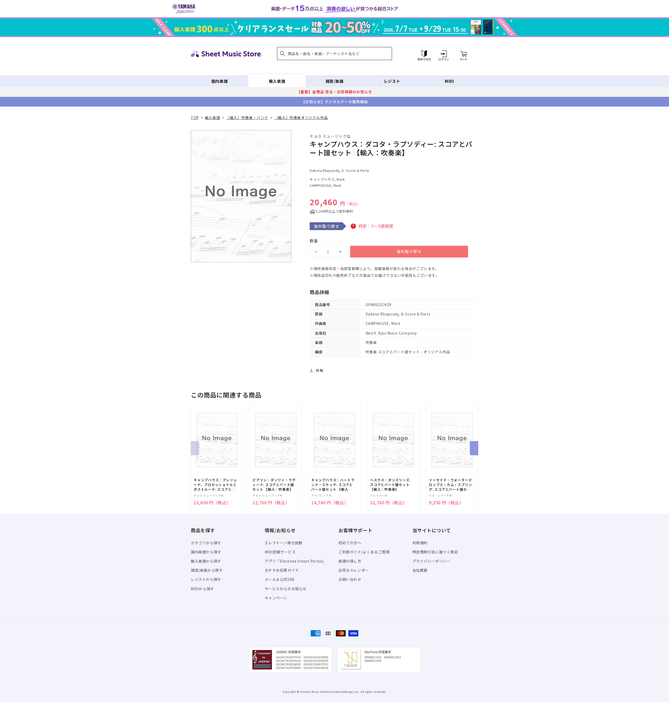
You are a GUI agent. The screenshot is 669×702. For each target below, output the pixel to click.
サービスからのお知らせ (286, 588)
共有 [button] (319, 370)
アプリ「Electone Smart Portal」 (295, 561)
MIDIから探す (202, 588)
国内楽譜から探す (206, 551)
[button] (334, 53)
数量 (314, 240)
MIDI (449, 81)
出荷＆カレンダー (353, 570)
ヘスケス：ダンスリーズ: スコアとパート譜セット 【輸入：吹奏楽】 (390, 485)
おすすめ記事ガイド (282, 570)
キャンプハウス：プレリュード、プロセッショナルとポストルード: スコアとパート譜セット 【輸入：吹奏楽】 (215, 485)
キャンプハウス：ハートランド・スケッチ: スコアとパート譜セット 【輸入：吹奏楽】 (332, 485)
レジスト (392, 81)
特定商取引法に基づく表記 (435, 551)
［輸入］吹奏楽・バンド (247, 117)
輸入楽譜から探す (206, 561)
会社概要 (420, 570)
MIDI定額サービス (280, 551)
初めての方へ (349, 542)
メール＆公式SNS (280, 579)
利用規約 (420, 542)
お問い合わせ (349, 579)
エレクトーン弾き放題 (284, 542)
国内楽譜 (219, 81)
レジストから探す (206, 579)
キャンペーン (276, 597)
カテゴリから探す (206, 542)
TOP (195, 117)
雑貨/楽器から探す (207, 570)
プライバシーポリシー (431, 561)
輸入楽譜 (277, 81)
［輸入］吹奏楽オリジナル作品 (301, 117)
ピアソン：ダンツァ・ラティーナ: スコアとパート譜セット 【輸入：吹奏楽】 (274, 485)
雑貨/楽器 (335, 81)
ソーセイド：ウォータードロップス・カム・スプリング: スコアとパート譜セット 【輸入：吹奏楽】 (450, 485)
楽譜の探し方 (349, 561)
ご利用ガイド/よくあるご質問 (363, 551)
